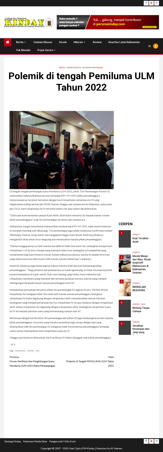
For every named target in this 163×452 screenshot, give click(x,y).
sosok (63, 42)
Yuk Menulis (23, 50)
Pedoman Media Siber (35, 441)
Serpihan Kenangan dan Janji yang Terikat (140, 330)
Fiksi (143, 304)
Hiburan (78, 42)
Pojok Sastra (45, 50)
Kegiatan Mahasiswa (92, 67)
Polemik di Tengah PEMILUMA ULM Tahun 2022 (90, 361)
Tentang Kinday (12, 441)
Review (97, 42)
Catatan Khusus (42, 42)
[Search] (150, 46)
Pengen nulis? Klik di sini (62, 441)
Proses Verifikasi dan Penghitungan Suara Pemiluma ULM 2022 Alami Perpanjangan (32, 361)
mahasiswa (20, 350)
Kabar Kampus (74, 67)
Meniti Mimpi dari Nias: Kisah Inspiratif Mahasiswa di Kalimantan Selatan (141, 264)
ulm (37, 350)
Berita (19, 42)
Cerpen (136, 234)
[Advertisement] (62, 404)
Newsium (101, 448)
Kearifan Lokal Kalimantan (124, 42)
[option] (136, 240)
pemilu (31, 350)
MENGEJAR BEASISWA (139, 288)
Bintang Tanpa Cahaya (140, 309)
